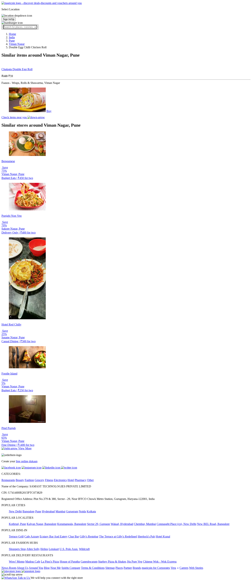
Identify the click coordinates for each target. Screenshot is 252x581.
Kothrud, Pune (17, 524)
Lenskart (54, 549)
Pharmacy (80, 480)
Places (119, 567)
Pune (38, 511)
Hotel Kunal (163, 536)
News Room (8, 567)
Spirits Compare (70, 567)
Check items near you (14, 117)
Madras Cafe (32, 561)
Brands (137, 567)
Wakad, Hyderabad (122, 524)
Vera (173, 567)
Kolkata (91, 511)
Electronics (60, 480)
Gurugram (72, 511)
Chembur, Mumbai (145, 524)
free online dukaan (26, 461)
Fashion (29, 480)
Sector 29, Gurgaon (98, 524)
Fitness (49, 480)
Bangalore (28, 511)
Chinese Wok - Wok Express (160, 561)
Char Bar (73, 536)
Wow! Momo (17, 561)
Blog (47, 567)
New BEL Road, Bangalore (213, 524)
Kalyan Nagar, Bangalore (41, 524)
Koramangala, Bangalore (71, 524)
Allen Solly (33, 549)
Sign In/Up (8, 19)
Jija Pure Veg (134, 561)
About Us (22, 567)
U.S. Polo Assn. (69, 549)
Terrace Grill (16, 536)
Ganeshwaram (89, 561)
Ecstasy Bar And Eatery (54, 536)
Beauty (20, 480)
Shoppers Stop (17, 549)
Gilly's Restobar (89, 536)
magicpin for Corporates (156, 567)
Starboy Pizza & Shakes (112, 561)
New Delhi (15, 511)
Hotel (71, 480)
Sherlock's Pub (146, 536)
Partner (128, 567)
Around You (36, 567)
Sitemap (110, 567)
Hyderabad (48, 511)
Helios (44, 549)
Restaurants (8, 480)
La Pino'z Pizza (50, 561)
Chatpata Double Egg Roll (16, 69)
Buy (48, 111)
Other (90, 480)
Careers (183, 567)
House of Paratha (70, 561)
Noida (82, 511)
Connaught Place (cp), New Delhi (176, 524)
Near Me (55, 567)
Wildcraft (84, 549)
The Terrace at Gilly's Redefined (118, 536)
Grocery (39, 480)
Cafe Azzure (31, 536)
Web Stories (196, 567)
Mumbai (60, 511)
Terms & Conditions (93, 567)
